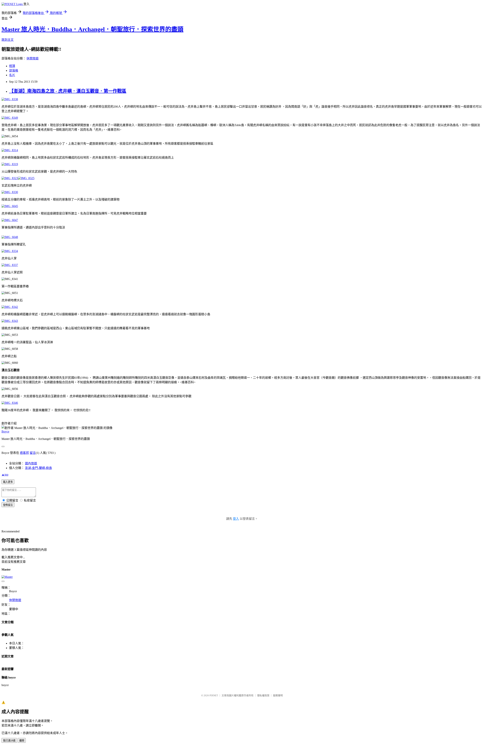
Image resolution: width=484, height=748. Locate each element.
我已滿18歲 (9, 740)
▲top (5, 474)
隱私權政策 (263, 695)
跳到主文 (8, 39)
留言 (33, 452)
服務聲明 (278, 695)
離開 (21, 740)
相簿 (12, 66)
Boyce (5, 431)
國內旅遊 (31, 463)
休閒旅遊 (32, 58)
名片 (12, 75)
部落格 (13, 70)
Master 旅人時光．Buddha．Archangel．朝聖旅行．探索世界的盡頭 (92, 29)
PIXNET (213, 695)
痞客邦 (24, 452)
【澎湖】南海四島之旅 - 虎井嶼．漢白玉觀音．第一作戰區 (67, 91)
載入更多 (8, 481)
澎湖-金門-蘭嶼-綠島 (38, 468)
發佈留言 (8, 505)
